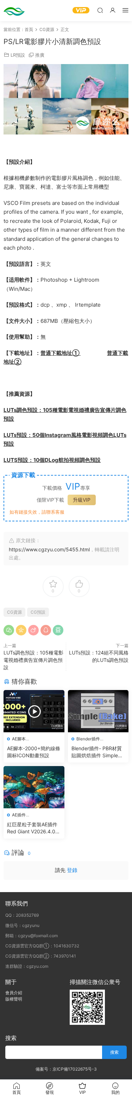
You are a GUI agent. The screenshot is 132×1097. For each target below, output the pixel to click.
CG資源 (14, 612)
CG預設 (38, 612)
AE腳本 (19, 738)
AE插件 (19, 814)
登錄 (72, 870)
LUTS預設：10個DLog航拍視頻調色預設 (52, 460)
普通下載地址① (60, 353)
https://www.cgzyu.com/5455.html (49, 549)
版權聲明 (13, 999)
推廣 (39, 55)
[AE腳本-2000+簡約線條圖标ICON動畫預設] (34, 711)
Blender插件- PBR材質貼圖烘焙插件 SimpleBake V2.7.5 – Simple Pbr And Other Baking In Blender (97, 752)
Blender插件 (88, 738)
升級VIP (81, 500)
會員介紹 (13, 992)
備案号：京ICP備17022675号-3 (66, 1069)
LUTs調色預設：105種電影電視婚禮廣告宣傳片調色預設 (33, 660)
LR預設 (18, 55)
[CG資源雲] (14, 10)
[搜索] (100, 10)
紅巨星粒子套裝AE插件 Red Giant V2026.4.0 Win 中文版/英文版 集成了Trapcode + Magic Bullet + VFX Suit (33, 828)
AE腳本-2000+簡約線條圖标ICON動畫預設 (33, 751)
